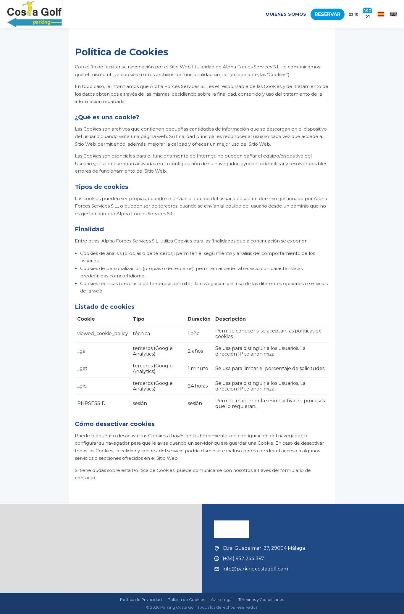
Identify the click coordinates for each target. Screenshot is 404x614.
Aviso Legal (221, 599)
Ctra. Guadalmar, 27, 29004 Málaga (264, 548)
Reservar (327, 14)
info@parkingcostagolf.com (255, 569)
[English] (393, 14)
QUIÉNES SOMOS (286, 14)
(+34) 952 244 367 (243, 558)
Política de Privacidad (141, 599)
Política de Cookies (186, 599)
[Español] (381, 14)
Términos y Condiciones (261, 599)
